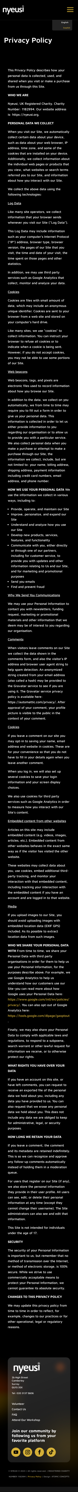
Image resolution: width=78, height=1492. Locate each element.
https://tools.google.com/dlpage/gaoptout (39, 1015)
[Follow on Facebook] (39, 1452)
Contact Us (19, 1409)
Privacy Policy (34, 1476)
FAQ (14, 1414)
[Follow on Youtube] (15, 1452)
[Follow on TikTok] (51, 1452)
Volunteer (18, 1403)
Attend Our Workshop (26, 1420)
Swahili (66, 27)
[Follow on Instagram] (27, 1452)
